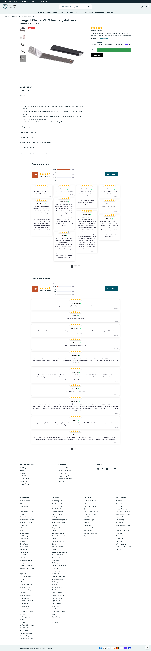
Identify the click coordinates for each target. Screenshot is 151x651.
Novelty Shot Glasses (27, 520)
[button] (2, 1)
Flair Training (56, 609)
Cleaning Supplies (25, 636)
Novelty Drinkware (26, 522)
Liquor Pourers (24, 544)
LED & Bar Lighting (90, 514)
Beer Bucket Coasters (27, 611)
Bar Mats (22, 614)
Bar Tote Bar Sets (57, 506)
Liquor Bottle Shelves (91, 511)
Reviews (79, 12)
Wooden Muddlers (58, 590)
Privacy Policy (24, 484)
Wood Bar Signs (89, 520)
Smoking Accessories (27, 638)
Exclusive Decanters (65, 478)
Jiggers (54, 614)
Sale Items (61, 481)
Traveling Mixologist (58, 611)
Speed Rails (120, 506)
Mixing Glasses (57, 587)
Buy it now (96, 55)
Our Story (23, 468)
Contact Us (23, 476)
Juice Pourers (24, 547)
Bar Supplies (24, 497)
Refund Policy (24, 481)
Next (49, 1)
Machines (119, 501)
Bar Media (55, 622)
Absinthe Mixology (26, 633)
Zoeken (89, 6)
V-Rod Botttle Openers (59, 520)
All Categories (58, 12)
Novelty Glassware (26, 517)
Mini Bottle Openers (58, 533)
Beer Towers (24, 552)
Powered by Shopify (46, 648)
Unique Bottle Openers (59, 552)
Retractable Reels (57, 555)
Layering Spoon (57, 601)
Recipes (22, 473)
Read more (104, 38)
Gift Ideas (69, 12)
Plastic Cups (24, 525)
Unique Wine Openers (59, 565)
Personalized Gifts (64, 470)
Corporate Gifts (63, 468)
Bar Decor (87, 497)
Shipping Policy (25, 478)
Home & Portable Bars (123, 547)
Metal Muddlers (57, 592)
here (35, 1)
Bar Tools (55, 497)
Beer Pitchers (24, 549)
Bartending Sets (57, 501)
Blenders (119, 503)
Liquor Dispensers (122, 509)
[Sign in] (142, 7)
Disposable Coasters (26, 609)
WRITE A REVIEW (111, 174)
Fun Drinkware (24, 533)
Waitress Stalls (121, 544)
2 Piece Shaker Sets (58, 576)
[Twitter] (115, 468)
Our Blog (22, 470)
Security (119, 549)
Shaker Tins (56, 574)
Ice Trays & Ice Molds (27, 625)
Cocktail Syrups (25, 587)
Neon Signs (87, 522)
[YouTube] (107, 469)
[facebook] (111, 469)
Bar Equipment (121, 497)
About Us (109, 12)
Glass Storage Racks (123, 530)
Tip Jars (54, 619)
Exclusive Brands (44, 12)
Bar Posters (88, 530)
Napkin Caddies (25, 574)
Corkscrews (56, 563)
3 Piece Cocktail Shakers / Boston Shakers (57, 581)
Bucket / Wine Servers (27, 565)
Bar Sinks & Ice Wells (123, 511)
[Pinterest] (102, 469)
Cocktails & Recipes (96, 12)
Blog (85, 12)
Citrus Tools (56, 617)
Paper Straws (24, 603)
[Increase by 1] (95, 48)
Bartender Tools (57, 503)
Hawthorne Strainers (58, 595)
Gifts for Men (62, 473)
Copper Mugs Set (64, 476)
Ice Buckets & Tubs (26, 622)
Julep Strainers (57, 598)
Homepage (6, 16)
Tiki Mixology (24, 536)
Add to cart (114, 50)
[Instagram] (98, 469)
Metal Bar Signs (89, 517)
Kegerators (119, 533)
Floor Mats (119, 541)
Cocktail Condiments (26, 601)
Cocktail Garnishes (26, 584)
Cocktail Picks (24, 606)
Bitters (22, 582)
